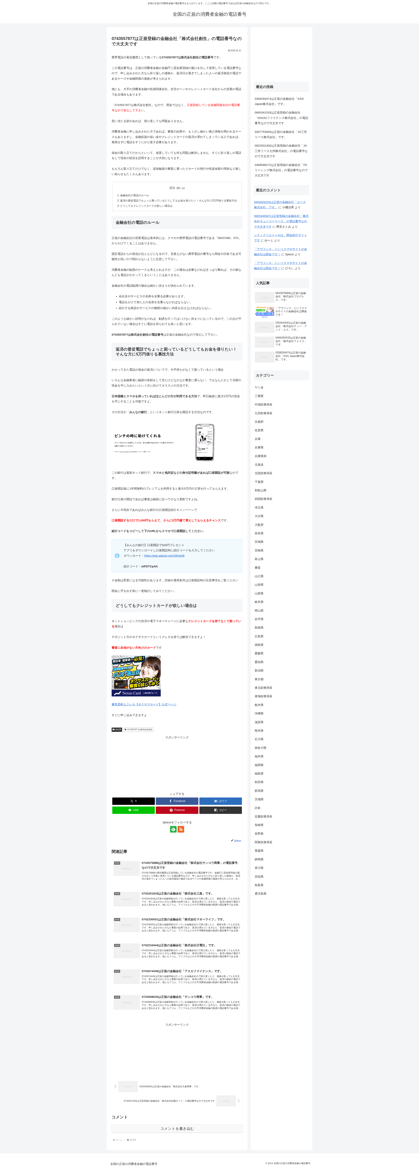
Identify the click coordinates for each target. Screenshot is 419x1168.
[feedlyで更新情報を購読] (173, 829)
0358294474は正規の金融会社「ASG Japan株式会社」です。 (279, 101)
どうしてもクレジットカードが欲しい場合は (146, 205)
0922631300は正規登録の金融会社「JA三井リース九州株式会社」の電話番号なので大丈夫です (281, 151)
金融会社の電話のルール (134, 195)
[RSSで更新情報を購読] (181, 829)
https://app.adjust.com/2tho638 (164, 555)
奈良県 (118, 729)
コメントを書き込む (177, 1129)
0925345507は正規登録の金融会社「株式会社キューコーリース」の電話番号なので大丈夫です (281, 221)
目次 (172, 188)
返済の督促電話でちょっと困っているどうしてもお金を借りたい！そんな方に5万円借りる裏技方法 (178, 200)
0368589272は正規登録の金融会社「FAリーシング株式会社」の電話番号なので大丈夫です (281, 170)
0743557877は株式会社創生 (139, 729)
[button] (220, 810)
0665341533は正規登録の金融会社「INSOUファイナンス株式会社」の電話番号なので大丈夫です (281, 118)
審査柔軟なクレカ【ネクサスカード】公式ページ (144, 704)
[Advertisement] (177, 763)
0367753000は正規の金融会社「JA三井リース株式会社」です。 (281, 134)
